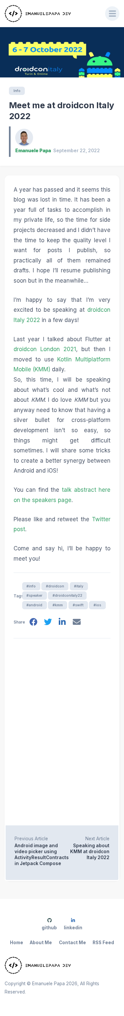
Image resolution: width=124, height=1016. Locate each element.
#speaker (34, 595)
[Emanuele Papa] (50, 13)
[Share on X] (48, 622)
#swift (78, 605)
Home (16, 942)
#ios (97, 605)
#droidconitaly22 (67, 595)
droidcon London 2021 (45, 349)
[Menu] (112, 13)
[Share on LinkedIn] (62, 622)
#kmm (58, 605)
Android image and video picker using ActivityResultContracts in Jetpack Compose (38, 854)
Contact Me (72, 942)
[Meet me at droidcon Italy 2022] (62, 52)
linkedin (73, 927)
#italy (78, 586)
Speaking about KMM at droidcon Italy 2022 (89, 851)
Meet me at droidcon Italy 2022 (61, 110)
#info (31, 586)
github (49, 927)
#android (34, 605)
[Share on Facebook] (33, 622)
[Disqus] (62, 730)
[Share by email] (77, 622)
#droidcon (55, 586)
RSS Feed (103, 942)
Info (17, 91)
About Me (41, 942)
